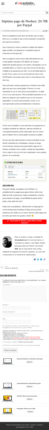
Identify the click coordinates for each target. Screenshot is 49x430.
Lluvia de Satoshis (11, 267)
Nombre (6, 305)
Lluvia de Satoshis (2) (36, 270)
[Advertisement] (25, 374)
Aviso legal (25, 425)
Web (4, 319)
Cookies (33, 425)
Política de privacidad (25, 342)
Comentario (7, 285)
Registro (29, 362)
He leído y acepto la (19, 342)
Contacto (40, 425)
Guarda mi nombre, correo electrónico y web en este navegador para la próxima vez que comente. (21, 326)
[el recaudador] (24, 4)
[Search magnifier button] (47, 12)
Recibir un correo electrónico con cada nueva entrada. (22, 345)
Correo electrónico (9, 312)
